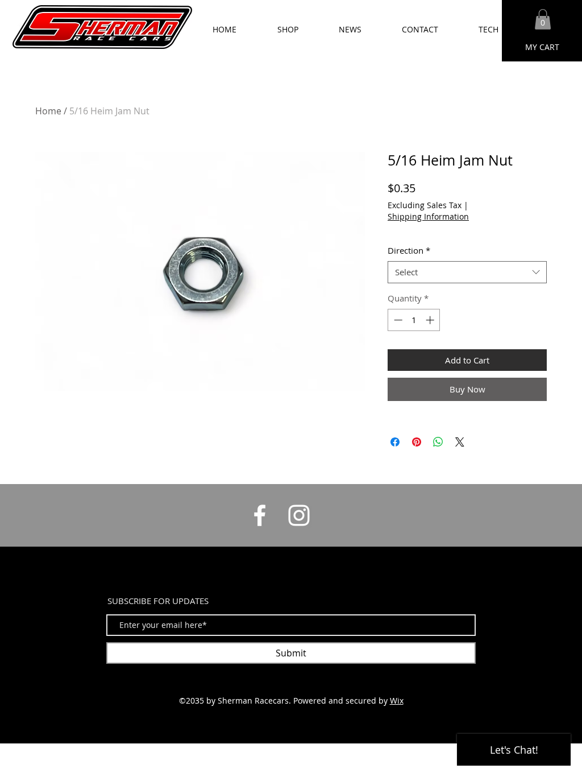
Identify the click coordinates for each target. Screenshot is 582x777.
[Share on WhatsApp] (438, 442)
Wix (397, 700)
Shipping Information (428, 216)
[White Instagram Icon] (299, 515)
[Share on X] (460, 442)
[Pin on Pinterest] (416, 442)
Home (48, 111)
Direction (409, 250)
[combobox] (467, 272)
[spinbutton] (414, 319)
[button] (542, 19)
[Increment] (431, 319)
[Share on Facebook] (395, 442)
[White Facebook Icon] (260, 515)
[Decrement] (397, 319)
